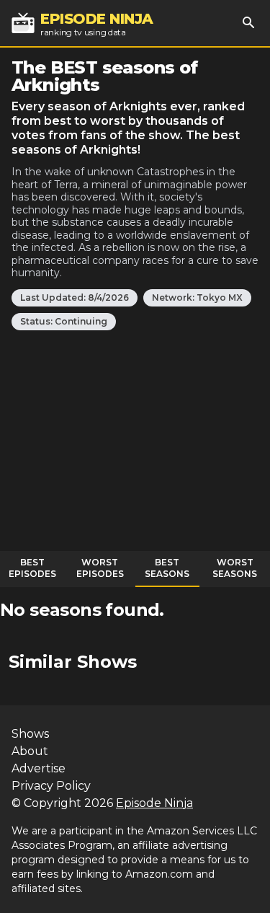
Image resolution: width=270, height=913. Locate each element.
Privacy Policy (51, 786)
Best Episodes (32, 568)
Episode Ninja (154, 803)
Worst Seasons (234, 568)
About (30, 751)
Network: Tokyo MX (197, 297)
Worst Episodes (100, 568)
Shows (30, 734)
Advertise (39, 768)
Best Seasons (167, 568)
